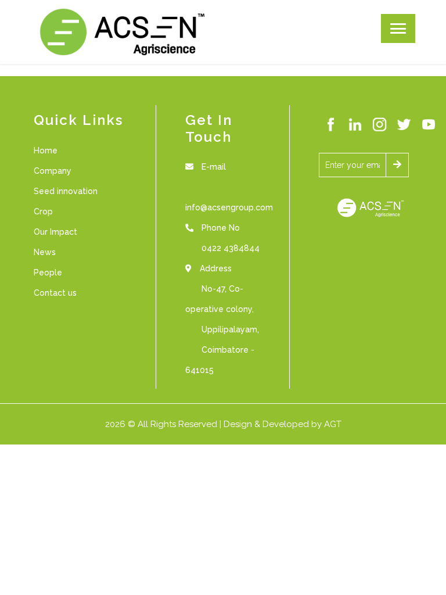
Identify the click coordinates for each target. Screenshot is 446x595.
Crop (43, 211)
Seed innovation (66, 191)
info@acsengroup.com (229, 207)
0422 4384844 (231, 248)
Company (52, 170)
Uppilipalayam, (230, 329)
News (45, 252)
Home (45, 150)
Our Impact (55, 231)
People (48, 272)
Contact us (55, 293)
